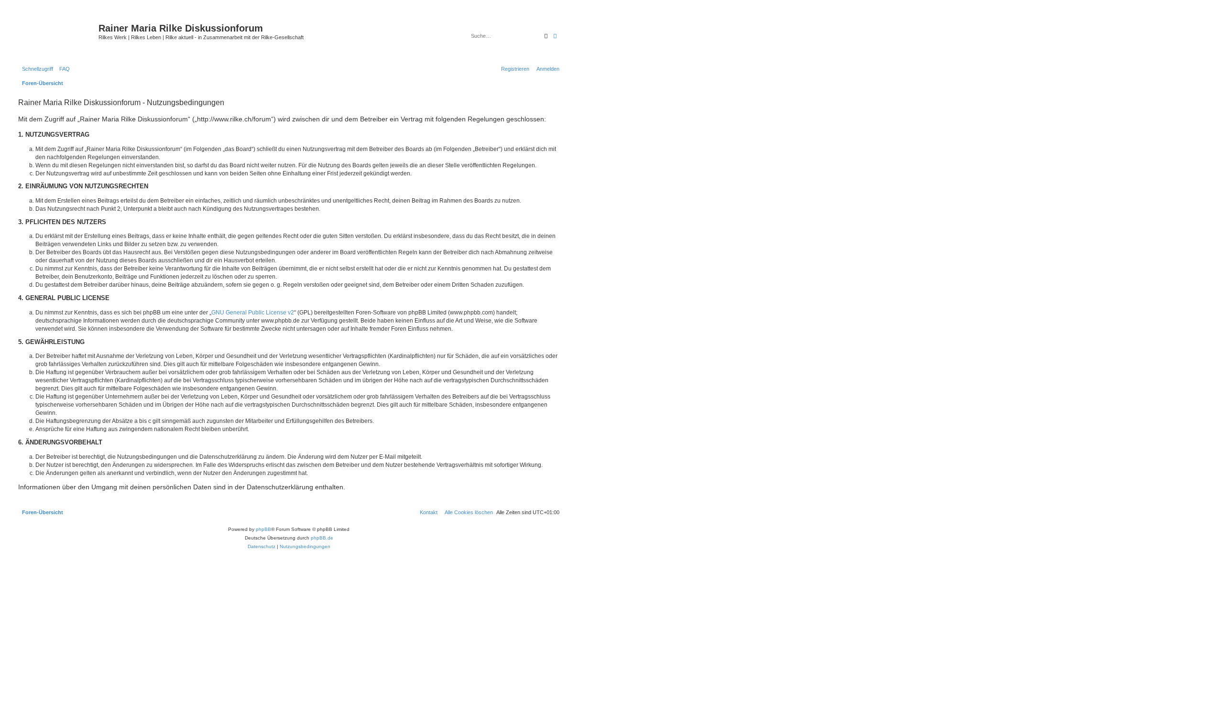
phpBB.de (322, 537)
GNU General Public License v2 (252, 312)
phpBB (263, 529)
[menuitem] (62, 69)
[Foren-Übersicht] (57, 36)
